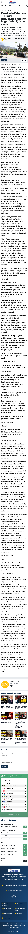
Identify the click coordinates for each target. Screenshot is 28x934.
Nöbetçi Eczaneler (5, 904)
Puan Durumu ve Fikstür (20, 909)
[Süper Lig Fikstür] (26, 820)
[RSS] (15, 896)
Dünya (19, 925)
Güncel (3, 6)
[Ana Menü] (1, 2)
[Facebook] (12, 896)
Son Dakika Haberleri (18, 914)
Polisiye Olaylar (12, 6)
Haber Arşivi (7, 918)
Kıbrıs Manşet (14, 683)
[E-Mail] (11, 686)
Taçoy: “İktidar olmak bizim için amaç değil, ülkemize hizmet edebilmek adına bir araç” (20, 741)
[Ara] (25, 2)
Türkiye (23, 925)
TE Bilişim (18, 931)
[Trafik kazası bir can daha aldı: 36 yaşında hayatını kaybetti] (7, 715)
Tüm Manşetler (8, 913)
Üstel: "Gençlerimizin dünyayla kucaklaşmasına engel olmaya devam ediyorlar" (7, 706)
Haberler (3, 10)
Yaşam (15, 925)
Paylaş (4, 60)
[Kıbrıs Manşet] (5, 684)
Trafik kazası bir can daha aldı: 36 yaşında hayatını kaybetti (7, 721)
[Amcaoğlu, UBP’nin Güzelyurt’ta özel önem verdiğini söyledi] (7, 733)
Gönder (4, 766)
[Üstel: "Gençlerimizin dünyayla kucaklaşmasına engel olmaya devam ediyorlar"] (7, 699)
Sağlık (17, 927)
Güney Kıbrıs (12, 927)
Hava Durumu (20, 903)
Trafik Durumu (7, 908)
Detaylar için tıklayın (14, 814)
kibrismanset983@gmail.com (15, 890)
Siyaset (23, 924)
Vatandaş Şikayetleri (7, 925)
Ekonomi (21, 6)
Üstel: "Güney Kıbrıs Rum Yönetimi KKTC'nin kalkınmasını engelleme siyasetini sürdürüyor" (21, 706)
